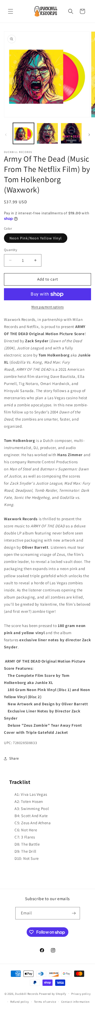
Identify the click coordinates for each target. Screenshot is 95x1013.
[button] (10, 11)
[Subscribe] (74, 913)
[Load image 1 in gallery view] (23, 133)
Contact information (75, 1002)
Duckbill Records (26, 993)
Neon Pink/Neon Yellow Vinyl (36, 238)
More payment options (47, 307)
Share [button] (14, 758)
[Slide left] (6, 135)
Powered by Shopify (52, 993)
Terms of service (45, 1002)
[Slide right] (89, 135)
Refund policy (19, 1002)
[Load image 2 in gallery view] (47, 133)
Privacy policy (81, 994)
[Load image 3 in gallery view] (71, 133)
